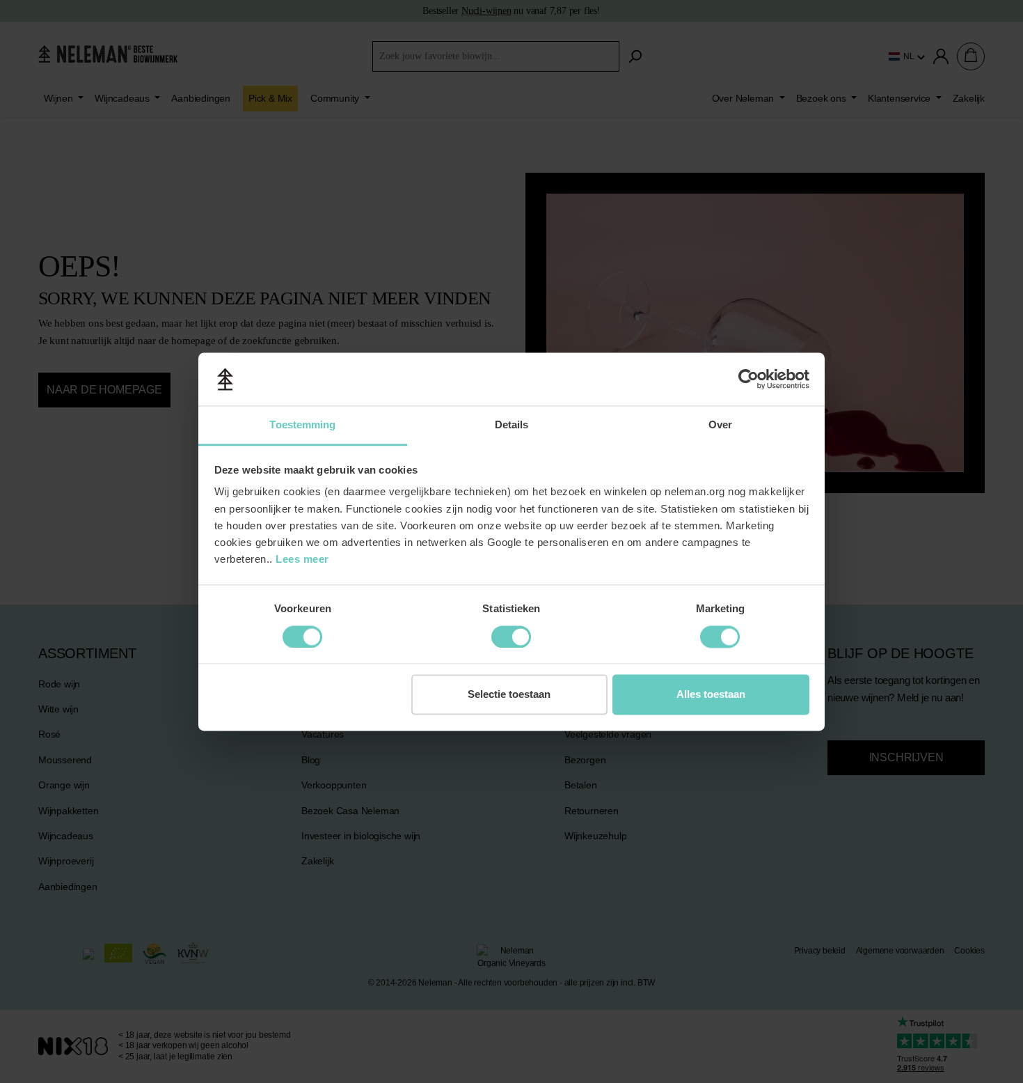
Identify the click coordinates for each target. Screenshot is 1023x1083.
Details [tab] (512, 425)
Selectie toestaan (509, 695)
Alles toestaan (710, 695)
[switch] (302, 636)
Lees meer (302, 560)
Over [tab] (720, 425)
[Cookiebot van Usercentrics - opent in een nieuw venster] (748, 378)
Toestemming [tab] (302, 425)
